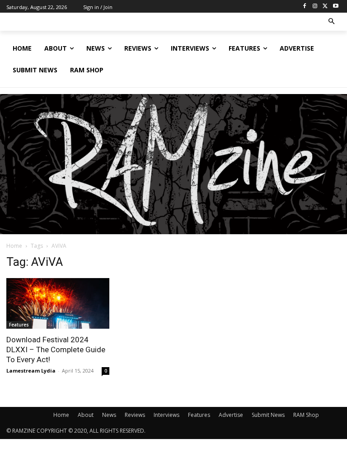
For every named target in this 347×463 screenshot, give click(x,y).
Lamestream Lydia (31, 370)
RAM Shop (306, 415)
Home (14, 246)
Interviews (166, 415)
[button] (332, 22)
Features (19, 324)
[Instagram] (315, 6)
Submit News (268, 415)
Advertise (231, 415)
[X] (325, 6)
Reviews (135, 415)
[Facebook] (305, 6)
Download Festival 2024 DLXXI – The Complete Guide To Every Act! (55, 349)
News (109, 415)
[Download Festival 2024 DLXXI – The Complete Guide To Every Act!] (57, 303)
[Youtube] (335, 6)
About (86, 415)
